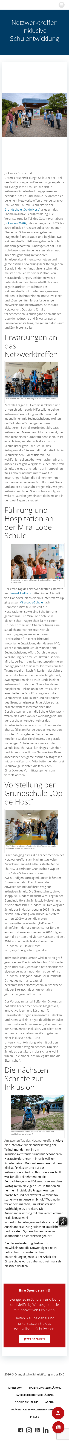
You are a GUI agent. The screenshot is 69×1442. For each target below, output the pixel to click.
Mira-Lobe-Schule (31, 602)
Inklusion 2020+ (16, 223)
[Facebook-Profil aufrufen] (21, 1430)
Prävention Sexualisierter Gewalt (34, 1409)
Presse (34, 1416)
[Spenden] (58, 1413)
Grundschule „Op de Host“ (22, 210)
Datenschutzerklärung (45, 1387)
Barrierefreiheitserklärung (35, 1395)
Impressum (15, 1387)
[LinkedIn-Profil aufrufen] (45, 1430)
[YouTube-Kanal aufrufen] (37, 1430)
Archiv (49, 1402)
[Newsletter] (58, 1427)
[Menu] (62, 5)
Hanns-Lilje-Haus (19, 593)
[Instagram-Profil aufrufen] (29, 1430)
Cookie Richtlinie (26, 1402)
